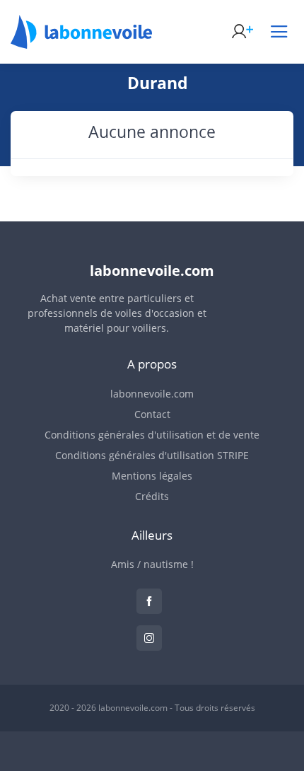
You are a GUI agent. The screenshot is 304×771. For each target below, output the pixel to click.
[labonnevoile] (81, 42)
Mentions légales (152, 475)
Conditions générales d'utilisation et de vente (152, 434)
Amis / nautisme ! (152, 564)
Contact (152, 414)
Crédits (152, 496)
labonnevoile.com (152, 393)
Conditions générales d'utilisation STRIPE (152, 455)
